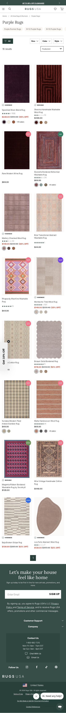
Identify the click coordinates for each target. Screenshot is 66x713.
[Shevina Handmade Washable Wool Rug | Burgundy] (49, 84)
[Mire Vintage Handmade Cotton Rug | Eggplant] (49, 459)
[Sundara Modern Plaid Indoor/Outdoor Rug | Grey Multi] (17, 399)
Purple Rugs (35, 16)
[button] (8, 41)
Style (57, 41)
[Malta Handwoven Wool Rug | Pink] (49, 399)
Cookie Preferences (33, 707)
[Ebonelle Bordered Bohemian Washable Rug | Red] (49, 150)
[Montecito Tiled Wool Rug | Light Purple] (49, 276)
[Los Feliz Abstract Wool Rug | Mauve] (49, 516)
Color (45, 41)
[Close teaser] (8, 341)
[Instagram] (27, 667)
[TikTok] (46, 667)
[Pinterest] (56, 667)
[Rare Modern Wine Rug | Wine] (17, 150)
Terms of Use (18, 694)
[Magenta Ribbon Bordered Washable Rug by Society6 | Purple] (17, 459)
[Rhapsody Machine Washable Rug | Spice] (17, 276)
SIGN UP (54, 594)
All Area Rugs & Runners (19, 16)
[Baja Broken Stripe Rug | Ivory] (17, 516)
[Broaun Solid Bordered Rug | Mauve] (49, 340)
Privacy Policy (30, 694)
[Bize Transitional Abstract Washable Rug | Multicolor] (49, 213)
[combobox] (52, 48)
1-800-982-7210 (33, 642)
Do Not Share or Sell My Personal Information (33, 701)
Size (33, 41)
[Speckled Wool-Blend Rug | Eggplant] (17, 84)
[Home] (33, 8)
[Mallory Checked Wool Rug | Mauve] (17, 213)
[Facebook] (36, 667)
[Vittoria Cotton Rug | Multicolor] (17, 340)
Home (4, 16)
